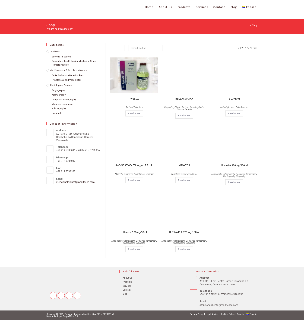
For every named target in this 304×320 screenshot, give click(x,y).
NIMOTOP (184, 165)
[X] (53, 295)
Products (127, 282)
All (256, 48)
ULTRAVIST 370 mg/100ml (184, 232)
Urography (240, 176)
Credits (240, 314)
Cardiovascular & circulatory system (68, 70)
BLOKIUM (234, 98)
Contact (127, 289)
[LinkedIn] (77, 295)
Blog (125, 294)
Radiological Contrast (144, 174)
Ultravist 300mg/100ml (234, 165)
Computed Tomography (246, 174)
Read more (134, 113)
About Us (127, 277)
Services (127, 286)
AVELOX (134, 98)
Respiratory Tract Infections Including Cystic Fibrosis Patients (184, 108)
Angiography (216, 174)
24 (251, 48)
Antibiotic (55, 51)
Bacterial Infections (134, 107)
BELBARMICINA (184, 98)
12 (246, 48)
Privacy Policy (196, 314)
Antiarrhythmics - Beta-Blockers (234, 107)
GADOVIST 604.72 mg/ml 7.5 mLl (134, 165)
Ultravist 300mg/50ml (134, 232)
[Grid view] (114, 48)
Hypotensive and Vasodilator (184, 174)
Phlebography (229, 176)
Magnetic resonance (124, 174)
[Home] (248, 25)
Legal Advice (212, 314)
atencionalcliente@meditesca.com (75, 182)
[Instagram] (69, 295)
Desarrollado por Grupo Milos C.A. (62, 316)
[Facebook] (61, 295)
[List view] (122, 48)
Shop (255, 25)
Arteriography (229, 174)
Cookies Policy (227, 314)
